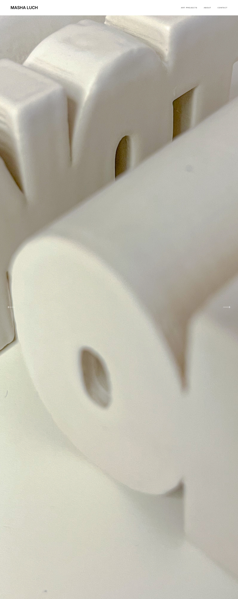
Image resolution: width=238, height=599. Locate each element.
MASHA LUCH (24, 8)
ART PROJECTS (189, 8)
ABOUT (207, 8)
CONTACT (222, 8)
